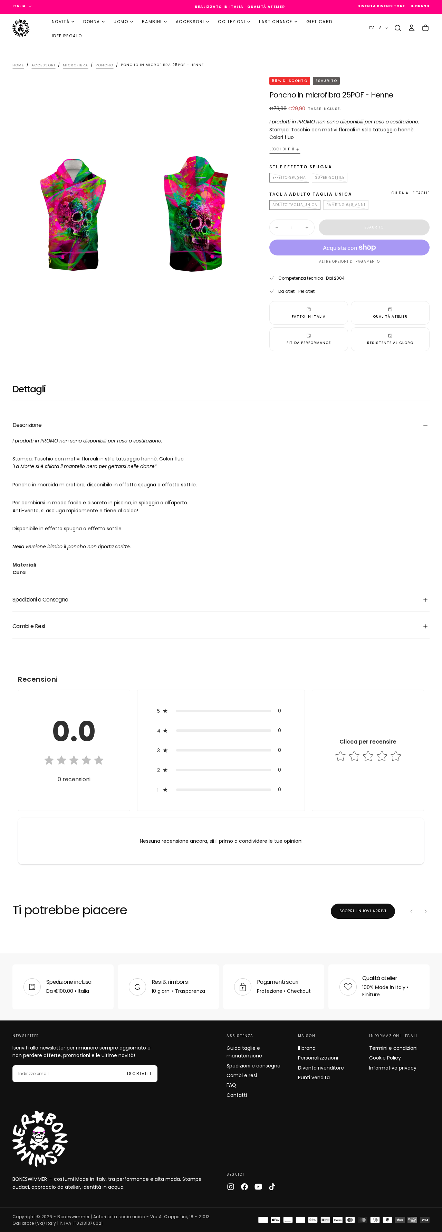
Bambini (152, 22)
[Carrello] (425, 28)
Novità (60, 22)
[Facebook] (244, 1187)
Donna (91, 22)
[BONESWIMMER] (40, 1138)
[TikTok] (272, 1187)
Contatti (237, 1095)
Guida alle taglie (411, 193)
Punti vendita (314, 1077)
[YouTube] (258, 1187)
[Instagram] (231, 1187)
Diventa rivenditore (321, 1067)
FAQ (231, 1085)
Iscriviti (139, 1073)
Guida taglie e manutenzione (244, 1052)
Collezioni (231, 22)
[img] (74, 761)
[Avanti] (425, 911)
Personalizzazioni (318, 1057)
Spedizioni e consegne (253, 1065)
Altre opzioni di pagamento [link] (349, 262)
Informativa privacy (392, 1067)
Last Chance (275, 22)
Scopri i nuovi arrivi (362, 911)
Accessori (190, 22)
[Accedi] (411, 28)
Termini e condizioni (393, 1048)
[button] (398, 28)
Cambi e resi (242, 1075)
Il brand (307, 1048)
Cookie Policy (385, 1057)
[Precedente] (411, 911)
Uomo (121, 22)
